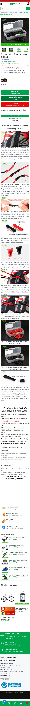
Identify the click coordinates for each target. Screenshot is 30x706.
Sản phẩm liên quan (9, 585)
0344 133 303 (13, 522)
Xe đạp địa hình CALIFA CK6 (16, 545)
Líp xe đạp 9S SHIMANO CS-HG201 (18, 560)
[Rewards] (4, 702)
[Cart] (28, 4)
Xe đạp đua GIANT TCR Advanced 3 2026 (7, 618)
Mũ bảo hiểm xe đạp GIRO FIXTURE (18, 567)
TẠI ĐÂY (23, 72)
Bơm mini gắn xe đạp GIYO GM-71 (18, 552)
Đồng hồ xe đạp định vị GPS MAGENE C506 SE (21, 609)
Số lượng (3, 84)
